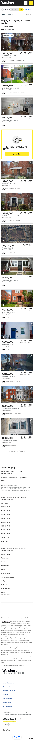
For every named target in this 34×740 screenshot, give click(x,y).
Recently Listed (10, 29)
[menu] (31, 3)
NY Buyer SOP (7, 706)
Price (3, 14)
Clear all (28, 14)
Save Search (28, 9)
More (9, 14)
